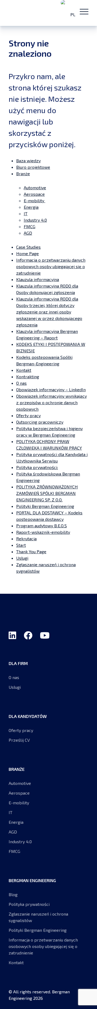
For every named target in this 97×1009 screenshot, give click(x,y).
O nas (21, 383)
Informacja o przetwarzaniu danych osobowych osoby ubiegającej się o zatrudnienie (50, 266)
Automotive (35, 187)
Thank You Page (31, 551)
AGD (28, 232)
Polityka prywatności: (37, 467)
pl (72, 14)
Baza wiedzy (28, 160)
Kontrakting (27, 376)
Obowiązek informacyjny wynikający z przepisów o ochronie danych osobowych (51, 402)
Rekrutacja (26, 538)
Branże (23, 173)
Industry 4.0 (35, 219)
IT (25, 213)
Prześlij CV (19, 740)
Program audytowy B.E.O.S (41, 525)
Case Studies (28, 246)
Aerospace (34, 194)
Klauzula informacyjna (37, 279)
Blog (13, 894)
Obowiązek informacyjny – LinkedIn (51, 389)
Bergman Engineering (30, 13)
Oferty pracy (28, 415)
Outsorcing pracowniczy (39, 421)
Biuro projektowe (33, 167)
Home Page (27, 253)
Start (21, 545)
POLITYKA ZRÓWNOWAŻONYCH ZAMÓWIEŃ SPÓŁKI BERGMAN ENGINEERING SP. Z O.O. (47, 493)
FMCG (29, 226)
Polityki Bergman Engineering (45, 506)
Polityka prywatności (29, 904)
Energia (31, 207)
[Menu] (84, 11)
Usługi (22, 558)
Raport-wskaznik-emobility (43, 532)
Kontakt (23, 370)
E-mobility (34, 200)
